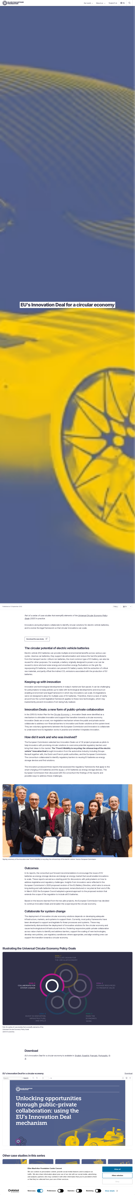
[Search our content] (129, 3)
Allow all (117, 1169)
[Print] (126, 1078)
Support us (113, 3)
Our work (87, 3)
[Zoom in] (37, 1078)
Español (85, 1055)
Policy (116, 606)
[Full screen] (130, 1078)
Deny (117, 1181)
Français (93, 1055)
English (78, 1055)
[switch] (61, 1190)
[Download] (123, 1078)
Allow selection (117, 1175)
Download (128, 1073)
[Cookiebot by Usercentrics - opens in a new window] (13, 1190)
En (124, 3)
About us (99, 3)
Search (26, 1078)
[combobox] (127, 606)
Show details (110, 1191)
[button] (127, 606)
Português (103, 1055)
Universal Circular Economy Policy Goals (16, 1029)
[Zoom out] (33, 1078)
